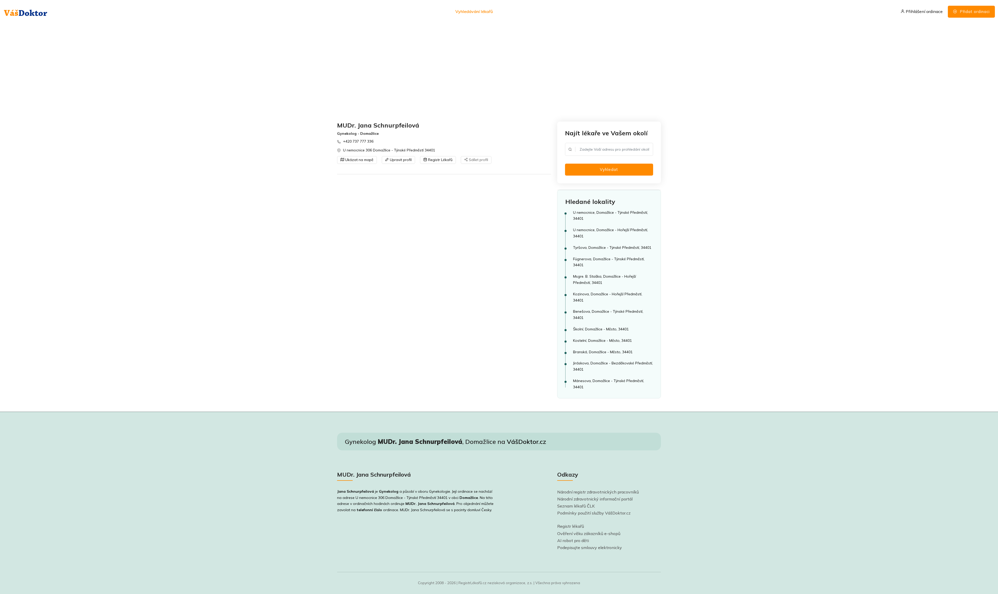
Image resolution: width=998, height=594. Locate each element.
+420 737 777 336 (358, 141)
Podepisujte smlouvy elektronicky (589, 547)
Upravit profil (400, 159)
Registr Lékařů (439, 159)
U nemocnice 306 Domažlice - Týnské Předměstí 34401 (389, 150)
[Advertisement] (493, 72)
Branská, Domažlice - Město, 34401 (603, 352)
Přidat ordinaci (974, 11)
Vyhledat (609, 169)
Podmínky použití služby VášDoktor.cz (594, 513)
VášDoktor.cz (526, 441)
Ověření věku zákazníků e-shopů (588, 533)
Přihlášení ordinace (924, 11)
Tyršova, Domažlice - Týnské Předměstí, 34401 (612, 247)
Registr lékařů (570, 526)
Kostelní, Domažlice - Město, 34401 (602, 340)
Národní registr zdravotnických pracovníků (598, 492)
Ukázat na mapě (358, 159)
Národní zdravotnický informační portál (595, 499)
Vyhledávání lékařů (474, 11)
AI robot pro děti (573, 540)
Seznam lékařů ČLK (576, 506)
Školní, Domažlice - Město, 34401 (601, 329)
